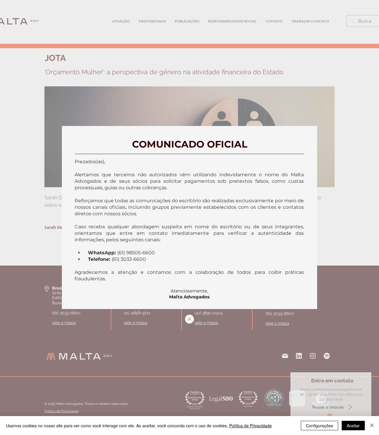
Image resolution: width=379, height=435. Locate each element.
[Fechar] (371, 425)
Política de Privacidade (250, 425)
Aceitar (353, 425)
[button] (189, 319)
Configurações (319, 425)
